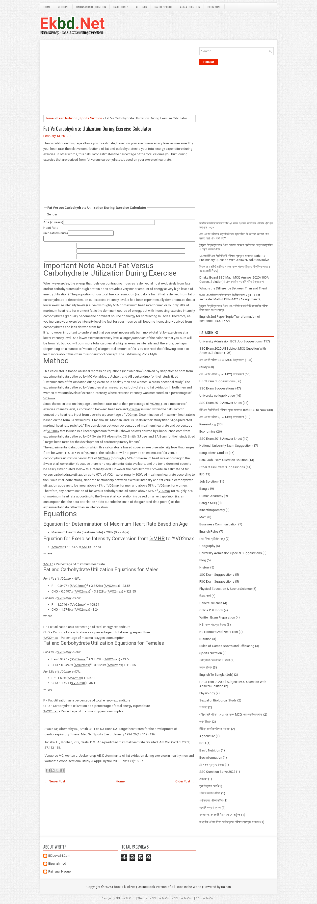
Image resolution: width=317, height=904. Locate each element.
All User (141, 7)
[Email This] (48, 770)
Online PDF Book (211, 610)
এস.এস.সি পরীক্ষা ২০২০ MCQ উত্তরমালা (221, 360)
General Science (210, 603)
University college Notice (217, 395)
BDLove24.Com (59, 855)
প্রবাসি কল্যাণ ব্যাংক (210, 807)
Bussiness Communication (218, 524)
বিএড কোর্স (205, 596)
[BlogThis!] (52, 770)
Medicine (63, 7)
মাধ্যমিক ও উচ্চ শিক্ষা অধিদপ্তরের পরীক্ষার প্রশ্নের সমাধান (229, 822)
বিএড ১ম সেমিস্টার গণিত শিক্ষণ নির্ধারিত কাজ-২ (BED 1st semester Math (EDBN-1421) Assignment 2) (230, 297)
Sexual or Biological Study (218, 700)
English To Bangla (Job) (216, 674)
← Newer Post (55, 781)
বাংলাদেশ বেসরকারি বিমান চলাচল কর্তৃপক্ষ (219, 815)
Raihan (226, 887)
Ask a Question (190, 7)
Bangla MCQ (208, 503)
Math (203, 517)
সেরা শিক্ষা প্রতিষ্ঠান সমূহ (212, 539)
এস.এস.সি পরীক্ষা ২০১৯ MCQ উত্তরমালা (221, 417)
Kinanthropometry (212, 510)
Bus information (210, 757)
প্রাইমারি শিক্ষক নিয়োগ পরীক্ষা (214, 660)
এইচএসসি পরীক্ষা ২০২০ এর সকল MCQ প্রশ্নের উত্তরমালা (231, 714)
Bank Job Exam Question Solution (223, 460)
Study (203, 367)
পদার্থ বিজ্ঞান (205, 721)
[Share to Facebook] (62, 770)
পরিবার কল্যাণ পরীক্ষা (209, 793)
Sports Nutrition (90, 118)
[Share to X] (57, 770)
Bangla (204, 489)
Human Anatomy (211, 496)
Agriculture (207, 736)
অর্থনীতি (203, 707)
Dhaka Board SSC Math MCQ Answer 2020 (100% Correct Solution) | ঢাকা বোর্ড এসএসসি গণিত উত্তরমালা (234, 280)
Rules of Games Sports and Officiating (226, 646)
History (204, 567)
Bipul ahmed (57, 863)
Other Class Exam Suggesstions (222, 467)
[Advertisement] (119, 78)
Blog (202, 560)
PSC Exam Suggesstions (216, 581)
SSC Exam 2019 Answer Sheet (220, 403)
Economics (207, 431)
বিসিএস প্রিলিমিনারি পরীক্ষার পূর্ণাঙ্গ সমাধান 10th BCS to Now (232, 410)
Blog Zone (214, 7)
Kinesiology (207, 424)
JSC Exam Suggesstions (216, 574)
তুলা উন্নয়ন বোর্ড (208, 786)
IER (201, 474)
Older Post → (184, 781)
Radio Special (164, 7)
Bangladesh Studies (213, 453)
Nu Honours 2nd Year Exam (218, 632)
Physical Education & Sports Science (225, 589)
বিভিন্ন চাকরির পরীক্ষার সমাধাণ (214, 729)
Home (47, 7)
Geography (207, 546)
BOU (202, 743)
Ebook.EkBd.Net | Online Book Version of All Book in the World (156, 887)
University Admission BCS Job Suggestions (230, 341)
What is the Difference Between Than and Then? (233, 288)
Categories (121, 7)
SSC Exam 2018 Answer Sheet (220, 438)
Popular (208, 62)
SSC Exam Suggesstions (217, 388)
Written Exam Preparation (217, 617)
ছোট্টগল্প (203, 779)
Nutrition (205, 639)
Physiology (207, 693)
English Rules (208, 531)
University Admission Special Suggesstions (230, 553)
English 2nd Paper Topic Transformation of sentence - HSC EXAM (229, 319)
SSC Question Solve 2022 (217, 772)
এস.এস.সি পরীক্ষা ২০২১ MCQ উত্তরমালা (221, 374)
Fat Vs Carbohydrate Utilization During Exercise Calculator (97, 128)
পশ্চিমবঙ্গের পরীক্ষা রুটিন (211, 800)
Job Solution (208, 481)
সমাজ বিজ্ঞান (205, 667)
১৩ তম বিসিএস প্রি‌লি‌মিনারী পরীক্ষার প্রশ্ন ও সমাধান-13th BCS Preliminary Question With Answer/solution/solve (234, 258)
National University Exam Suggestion (225, 445)
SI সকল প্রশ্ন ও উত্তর (211, 765)
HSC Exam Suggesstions (217, 381)
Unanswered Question (91, 7)
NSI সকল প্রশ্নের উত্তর (212, 624)
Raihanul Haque (59, 871)
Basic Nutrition (66, 118)
